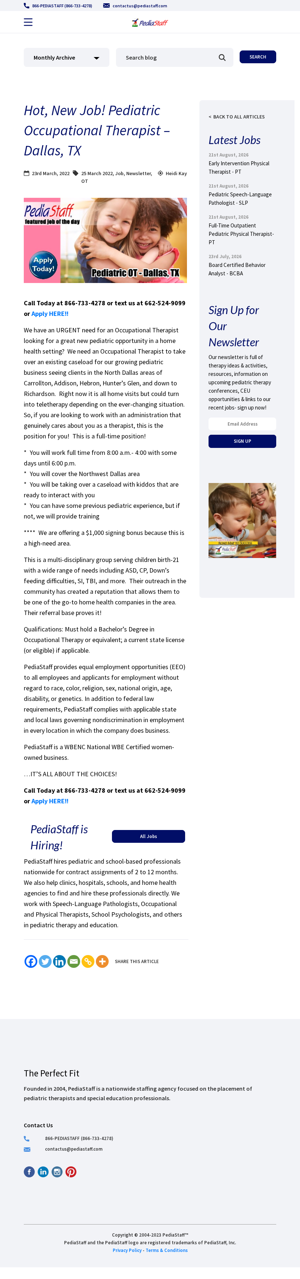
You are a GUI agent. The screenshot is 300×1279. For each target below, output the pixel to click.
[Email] (73, 961)
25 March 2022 (97, 173)
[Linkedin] (59, 961)
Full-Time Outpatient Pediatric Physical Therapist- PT (241, 234)
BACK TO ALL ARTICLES (239, 116)
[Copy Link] (88, 961)
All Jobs (148, 836)
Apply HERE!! (50, 313)
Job (119, 173)
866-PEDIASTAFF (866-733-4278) (62, 5)
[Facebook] (31, 961)
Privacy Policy (127, 1250)
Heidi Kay (176, 173)
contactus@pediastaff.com (140, 5)
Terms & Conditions (167, 1250)
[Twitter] (45, 961)
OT (84, 181)
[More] (102, 961)
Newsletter (138, 173)
